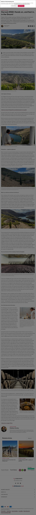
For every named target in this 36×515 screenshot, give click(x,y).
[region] (18, 4)
